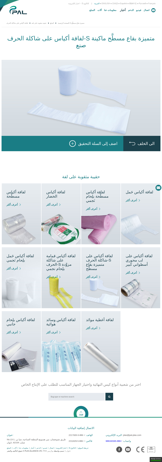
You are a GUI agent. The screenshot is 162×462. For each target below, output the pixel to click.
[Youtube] (127, 448)
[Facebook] (118, 448)
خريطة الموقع (83, 448)
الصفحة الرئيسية (63, 23)
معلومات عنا (110, 10)
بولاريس (50, 451)
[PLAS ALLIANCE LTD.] (18, 10)
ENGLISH (106, 3)
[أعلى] (81, 411)
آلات (99, 10)
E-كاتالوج (85, 3)
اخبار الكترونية (73, 3)
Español (123, 3)
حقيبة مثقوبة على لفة (39, 23)
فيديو (138, 10)
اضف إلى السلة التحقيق (97, 143)
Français (151, 3)
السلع (92, 10)
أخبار (123, 10)
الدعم (131, 10)
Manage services (156, 458)
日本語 (115, 3)
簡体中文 (133, 3)
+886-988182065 (114, 441)
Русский (142, 3)
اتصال (147, 10)
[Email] (158, 188)
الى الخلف (146, 143)
